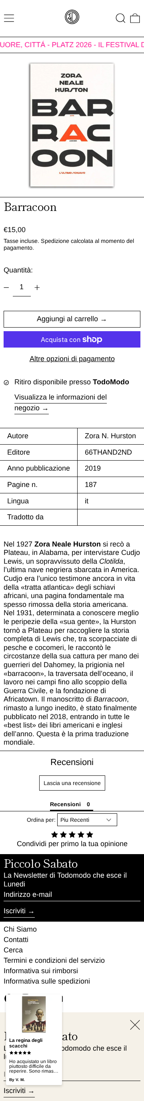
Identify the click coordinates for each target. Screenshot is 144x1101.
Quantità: (18, 270)
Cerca (13, 950)
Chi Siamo (20, 929)
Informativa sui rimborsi (41, 971)
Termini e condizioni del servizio (54, 960)
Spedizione (55, 241)
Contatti (16, 940)
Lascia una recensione (72, 783)
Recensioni (72, 762)
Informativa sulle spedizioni (47, 981)
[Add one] (37, 287)
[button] (120, 18)
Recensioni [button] (65, 804)
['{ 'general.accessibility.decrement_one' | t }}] (6, 287)
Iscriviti (15, 911)
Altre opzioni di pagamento (72, 359)
